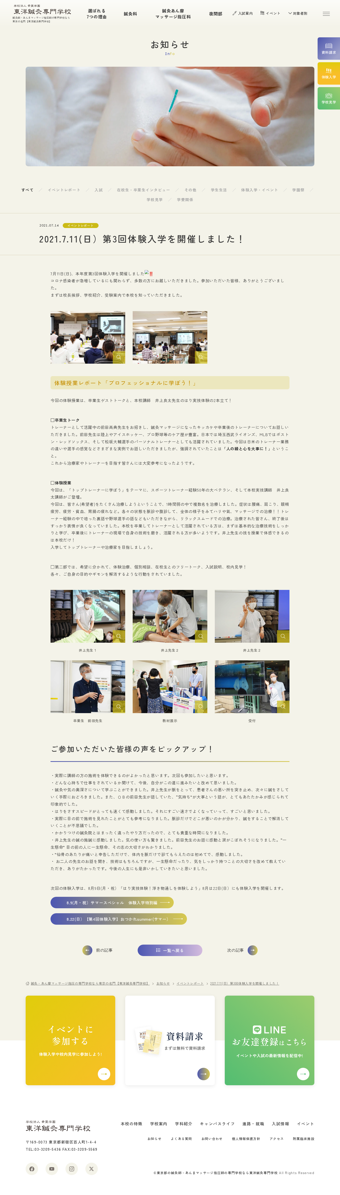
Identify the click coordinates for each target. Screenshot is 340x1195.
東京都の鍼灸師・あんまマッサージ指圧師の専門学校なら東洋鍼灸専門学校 (217, 1172)
